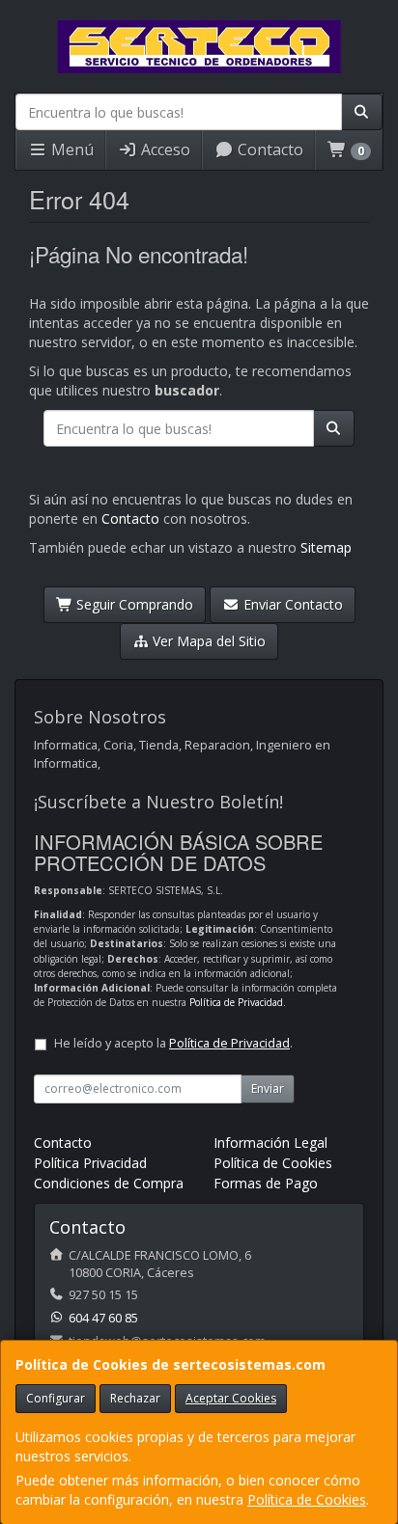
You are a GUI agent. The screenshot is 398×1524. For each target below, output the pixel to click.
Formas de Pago (265, 1183)
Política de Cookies (306, 1499)
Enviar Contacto (291, 604)
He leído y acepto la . (173, 1043)
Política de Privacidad (236, 1002)
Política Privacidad (90, 1163)
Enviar (267, 1088)
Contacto (268, 149)
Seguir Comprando (132, 604)
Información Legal (270, 1142)
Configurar (55, 1398)
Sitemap (326, 547)
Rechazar (135, 1398)
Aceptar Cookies (230, 1398)
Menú (70, 149)
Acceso (163, 149)
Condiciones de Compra (109, 1183)
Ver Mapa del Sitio (207, 641)
